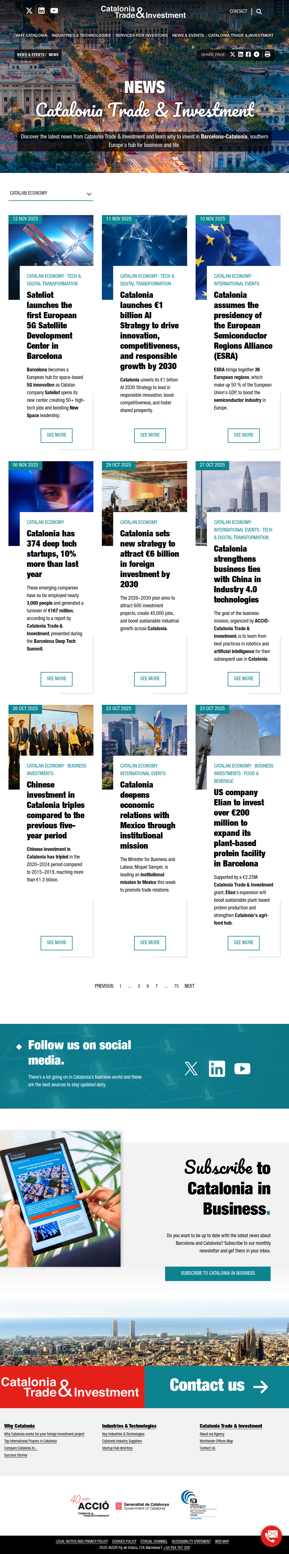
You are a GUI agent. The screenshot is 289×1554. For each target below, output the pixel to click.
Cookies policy (124, 1542)
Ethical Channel (154, 1542)
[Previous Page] (104, 985)
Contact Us (207, 1449)
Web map (222, 1542)
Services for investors (141, 36)
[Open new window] (271, 1536)
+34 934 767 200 (176, 1548)
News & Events (188, 36)
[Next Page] (189, 985)
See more (60, 437)
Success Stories (15, 1456)
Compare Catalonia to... (20, 1449)
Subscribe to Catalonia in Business (218, 1273)
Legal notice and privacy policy (82, 1542)
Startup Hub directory (117, 1449)
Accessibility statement (191, 1542)
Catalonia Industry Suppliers (122, 1442)
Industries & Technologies (81, 36)
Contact (238, 11)
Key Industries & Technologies (123, 1434)
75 (178, 988)
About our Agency (212, 1434)
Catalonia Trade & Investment (240, 36)
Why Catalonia (31, 36)
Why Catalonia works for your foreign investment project (44, 1434)
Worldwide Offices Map (216, 1442)
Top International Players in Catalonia (30, 1442)
